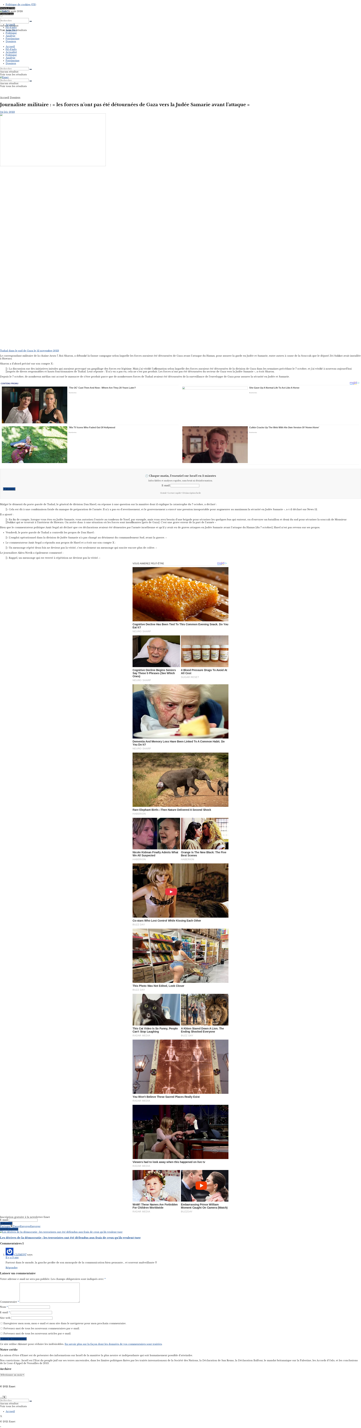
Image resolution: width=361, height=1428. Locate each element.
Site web (5, 1317)
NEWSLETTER (7, 8)
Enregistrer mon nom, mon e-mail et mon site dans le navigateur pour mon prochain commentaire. (65, 1323)
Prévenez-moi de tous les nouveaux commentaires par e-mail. (42, 1328)
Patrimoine (12, 38)
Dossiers (11, 41)
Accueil (10, 24)
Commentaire (9, 1301)
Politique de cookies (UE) (21, 4)
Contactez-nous (7, 14)
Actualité (11, 30)
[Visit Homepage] (4, 11)
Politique (11, 33)
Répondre (12, 1267)
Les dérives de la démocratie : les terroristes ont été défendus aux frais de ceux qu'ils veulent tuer (70, 1237)
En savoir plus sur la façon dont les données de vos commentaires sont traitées (113, 1344)
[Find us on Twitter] (1, 1416)
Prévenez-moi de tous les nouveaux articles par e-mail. (37, 1333)
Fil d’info (11, 27)
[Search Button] (30, 21)
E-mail (166, 485)
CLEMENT (20, 1254)
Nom (4, 1306)
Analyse (10, 35)
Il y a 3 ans (12, 1257)
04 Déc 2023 (7, 112)
